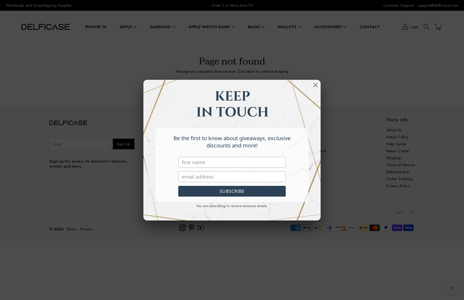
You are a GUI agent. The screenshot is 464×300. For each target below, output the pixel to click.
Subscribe (232, 191)
